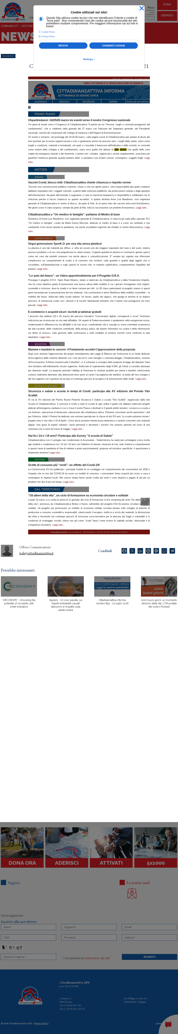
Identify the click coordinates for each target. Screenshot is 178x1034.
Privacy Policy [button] (48, 36)
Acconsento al (87, 958)
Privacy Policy (41, 1023)
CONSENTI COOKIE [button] (113, 45)
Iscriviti (149, 956)
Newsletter (8, 56)
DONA (167, 4)
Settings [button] (89, 59)
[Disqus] (89, 675)
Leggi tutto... (142, 207)
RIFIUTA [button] (63, 45)
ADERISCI (167, 15)
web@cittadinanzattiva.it (36, 553)
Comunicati (9, 26)
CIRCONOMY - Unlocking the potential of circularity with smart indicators (19, 603)
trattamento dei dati (97, 958)
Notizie (27, 26)
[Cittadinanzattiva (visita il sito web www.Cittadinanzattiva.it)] (89, 90)
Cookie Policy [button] (48, 32)
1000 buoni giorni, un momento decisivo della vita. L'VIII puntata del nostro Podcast (159, 603)
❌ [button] (141, 8)
